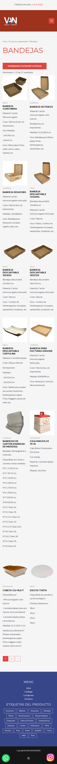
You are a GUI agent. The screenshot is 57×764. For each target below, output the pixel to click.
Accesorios (10, 711)
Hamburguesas (44, 721)
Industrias (11, 726)
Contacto (28, 699)
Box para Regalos (41, 716)
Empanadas (11, 721)
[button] (6, 758)
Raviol (27, 731)
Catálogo (29, 692)
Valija (24, 735)
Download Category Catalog (24, 66)
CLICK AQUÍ (37, 4)
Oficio (47, 726)
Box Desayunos (24, 716)
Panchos (8, 731)
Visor (33, 735)
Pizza (18, 731)
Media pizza (35, 726)
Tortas (49, 731)
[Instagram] (28, 758)
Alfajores (22, 711)
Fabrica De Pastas (27, 721)
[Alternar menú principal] (51, 21)
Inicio (5, 41)
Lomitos (23, 726)
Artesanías (35, 711)
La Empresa (28, 695)
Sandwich (38, 731)
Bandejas (47, 711)
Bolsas (11, 716)
